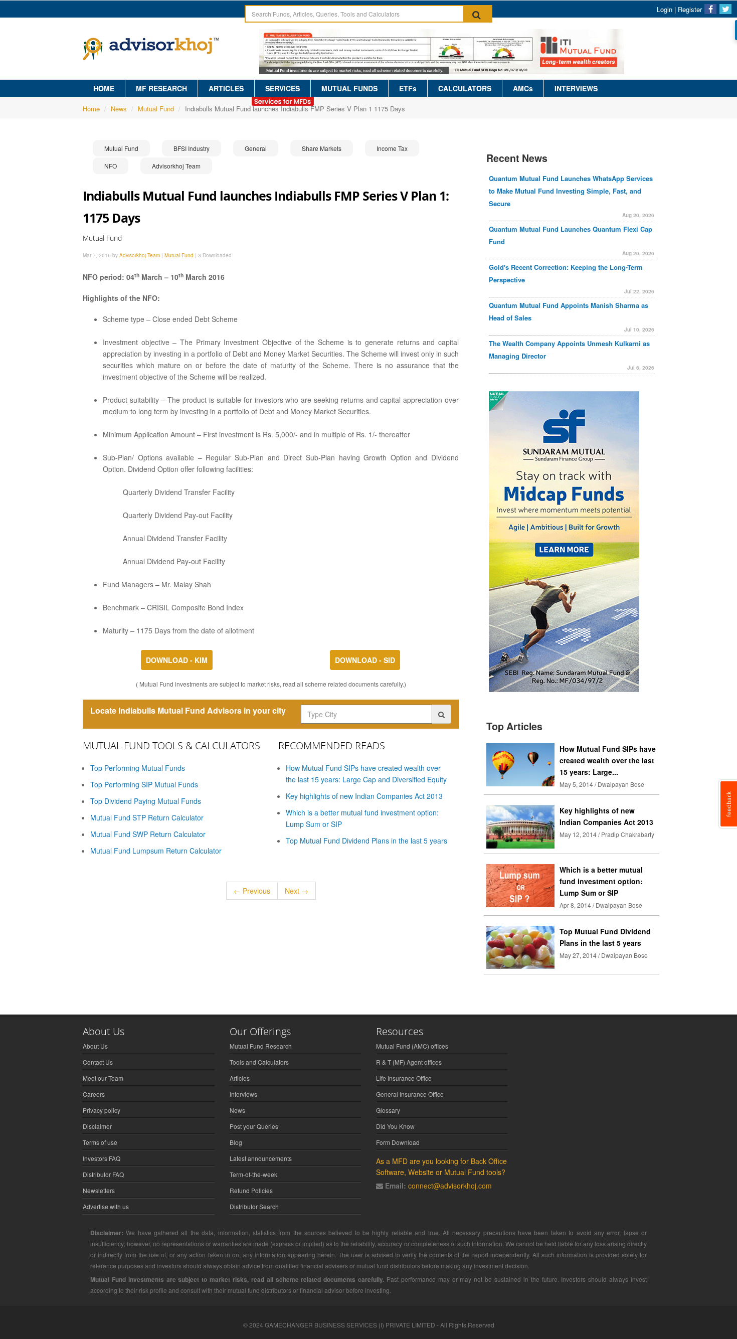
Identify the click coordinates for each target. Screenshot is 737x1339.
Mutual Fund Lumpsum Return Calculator (156, 851)
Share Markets (321, 148)
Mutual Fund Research (261, 1046)
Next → (296, 891)
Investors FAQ (101, 1158)
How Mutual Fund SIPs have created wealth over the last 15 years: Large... (608, 760)
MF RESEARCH (161, 88)
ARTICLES (226, 88)
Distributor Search (254, 1206)
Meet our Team (103, 1078)
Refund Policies (251, 1190)
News (119, 108)
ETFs (408, 88)
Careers (94, 1094)
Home (91, 108)
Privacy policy (101, 1110)
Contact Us (98, 1062)
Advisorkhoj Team (176, 165)
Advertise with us (106, 1206)
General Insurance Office (410, 1094)
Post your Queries (254, 1126)
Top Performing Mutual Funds (137, 768)
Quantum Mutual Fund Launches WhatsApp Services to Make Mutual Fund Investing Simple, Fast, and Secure (571, 191)
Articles (240, 1078)
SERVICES (282, 88)
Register (690, 9)
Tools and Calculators (259, 1062)
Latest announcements (261, 1158)
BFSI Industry (191, 148)
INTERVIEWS (576, 88)
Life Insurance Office (404, 1078)
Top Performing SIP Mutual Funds (144, 784)
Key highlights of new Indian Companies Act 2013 (364, 796)
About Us (95, 1046)
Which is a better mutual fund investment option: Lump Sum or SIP (601, 881)
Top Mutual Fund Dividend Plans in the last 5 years (366, 840)
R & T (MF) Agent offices (409, 1062)
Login (664, 9)
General (256, 148)
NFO (110, 165)
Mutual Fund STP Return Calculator (147, 817)
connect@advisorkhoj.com (450, 1186)
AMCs (523, 88)
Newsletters (99, 1190)
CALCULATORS (464, 88)
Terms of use (100, 1142)
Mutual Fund (156, 108)
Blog (236, 1142)
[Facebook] (710, 9)
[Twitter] (725, 9)
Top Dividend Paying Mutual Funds (145, 801)
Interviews (243, 1094)
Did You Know (395, 1126)
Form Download (398, 1142)
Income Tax (392, 148)
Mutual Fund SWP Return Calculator (148, 834)
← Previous (252, 891)
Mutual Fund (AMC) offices (412, 1046)
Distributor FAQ (103, 1174)
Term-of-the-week (253, 1174)
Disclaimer (97, 1126)
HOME (103, 88)
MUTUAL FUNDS (349, 88)
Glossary (388, 1110)
